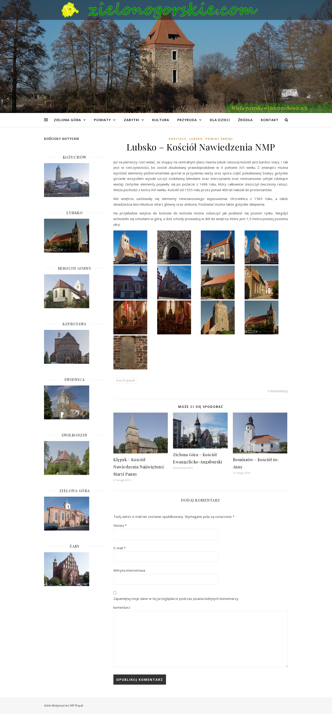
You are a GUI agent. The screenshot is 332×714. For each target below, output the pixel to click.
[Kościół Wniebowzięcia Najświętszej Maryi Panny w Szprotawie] (74, 347)
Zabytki (131, 119)
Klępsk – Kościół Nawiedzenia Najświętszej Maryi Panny (138, 467)
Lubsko (196, 139)
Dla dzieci (220, 119)
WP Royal (76, 705)
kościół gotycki (125, 380)
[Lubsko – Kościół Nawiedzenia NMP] (74, 236)
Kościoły (177, 139)
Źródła (245, 119)
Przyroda (187, 119)
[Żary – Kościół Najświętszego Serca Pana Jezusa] (74, 569)
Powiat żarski (219, 139)
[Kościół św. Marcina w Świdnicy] (74, 402)
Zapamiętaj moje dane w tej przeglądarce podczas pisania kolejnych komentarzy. (176, 598)
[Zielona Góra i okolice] (166, 10)
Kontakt (269, 119)
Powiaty (102, 119)
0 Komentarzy (278, 391)
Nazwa (120, 525)
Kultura (160, 119)
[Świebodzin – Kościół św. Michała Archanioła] (74, 458)
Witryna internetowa (129, 570)
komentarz (121, 607)
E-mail (119, 548)
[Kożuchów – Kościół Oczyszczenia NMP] (74, 180)
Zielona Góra (67, 119)
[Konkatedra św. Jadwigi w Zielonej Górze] (74, 514)
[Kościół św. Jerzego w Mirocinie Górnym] (74, 291)
